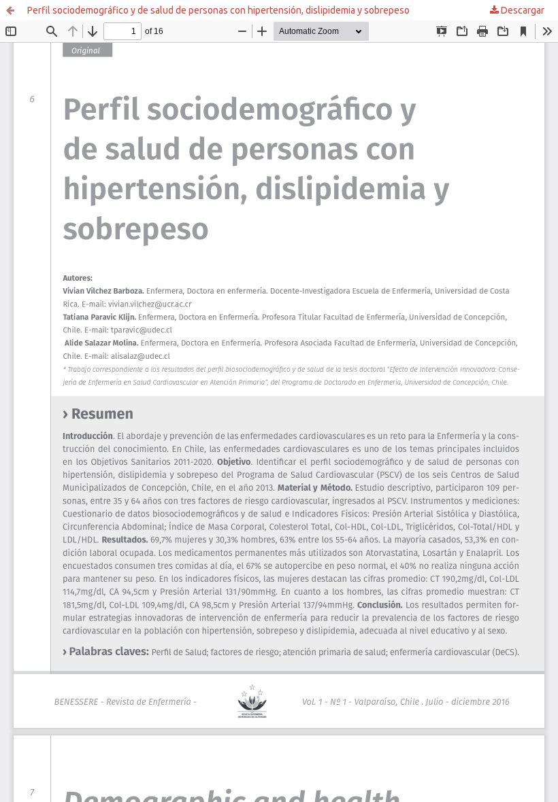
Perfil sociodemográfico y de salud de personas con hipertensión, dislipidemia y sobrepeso (218, 10)
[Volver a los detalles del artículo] (10, 10)
